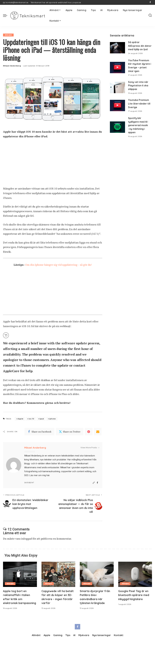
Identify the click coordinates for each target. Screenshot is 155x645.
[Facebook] (150, 2)
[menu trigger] (6, 15)
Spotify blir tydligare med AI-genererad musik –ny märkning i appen (138, 125)
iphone (52, 419)
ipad (42, 419)
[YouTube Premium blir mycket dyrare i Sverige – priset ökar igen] (117, 67)
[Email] (98, 431)
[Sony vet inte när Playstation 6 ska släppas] (117, 87)
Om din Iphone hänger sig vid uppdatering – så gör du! (58, 264)
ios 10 (31, 419)
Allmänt (8, 35)
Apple (20, 419)
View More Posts (89, 447)
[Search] (150, 15)
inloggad (26, 538)
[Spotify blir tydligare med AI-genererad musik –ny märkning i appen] (117, 127)
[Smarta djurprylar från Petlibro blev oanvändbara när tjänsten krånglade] (97, 574)
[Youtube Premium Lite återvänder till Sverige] (117, 105)
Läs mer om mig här (39, 475)
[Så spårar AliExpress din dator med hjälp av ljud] (117, 47)
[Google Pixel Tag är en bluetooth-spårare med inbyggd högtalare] (135, 574)
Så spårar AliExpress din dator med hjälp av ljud (140, 46)
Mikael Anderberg (12, 66)
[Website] (94, 483)
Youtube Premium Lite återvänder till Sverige (139, 103)
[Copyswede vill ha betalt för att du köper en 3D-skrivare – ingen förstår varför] (58, 574)
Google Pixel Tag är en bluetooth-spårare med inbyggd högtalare (133, 595)
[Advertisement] (52, 164)
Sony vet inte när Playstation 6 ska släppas (138, 85)
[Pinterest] (88, 431)
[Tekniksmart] (27, 15)
